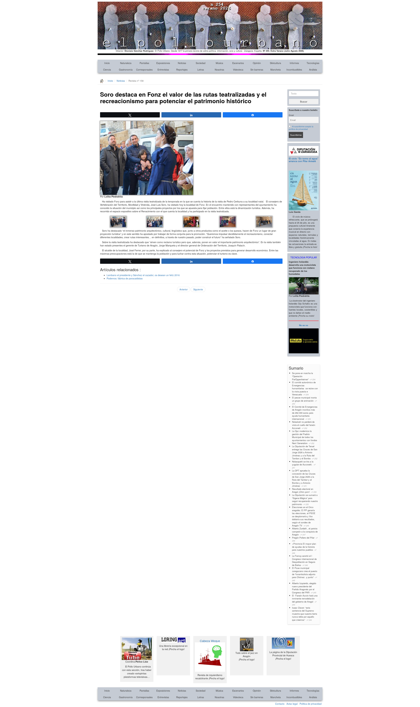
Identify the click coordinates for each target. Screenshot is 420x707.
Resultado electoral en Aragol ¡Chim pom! (304, 490)
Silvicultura (275, 63)
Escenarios (238, 63)
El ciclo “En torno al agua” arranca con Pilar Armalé (303, 160)
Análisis (313, 69)
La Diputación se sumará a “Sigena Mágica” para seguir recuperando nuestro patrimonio (305, 499)
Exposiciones (163, 63)
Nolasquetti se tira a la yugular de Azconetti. (303, 464)
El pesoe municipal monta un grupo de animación (304, 400)
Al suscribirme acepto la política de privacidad (301, 127)
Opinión (257, 63)
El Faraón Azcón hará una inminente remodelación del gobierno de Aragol (304, 600)
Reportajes (182, 69)
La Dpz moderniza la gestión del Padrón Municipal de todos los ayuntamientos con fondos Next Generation (304, 437)
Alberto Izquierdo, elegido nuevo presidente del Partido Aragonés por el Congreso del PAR (304, 588)
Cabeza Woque (210, 641)
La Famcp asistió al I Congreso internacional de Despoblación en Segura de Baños (304, 560)
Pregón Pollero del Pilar (305, 539)
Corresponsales (144, 69)
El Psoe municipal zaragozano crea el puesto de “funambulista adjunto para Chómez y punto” (304, 574)
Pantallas (144, 63)
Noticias (182, 63)
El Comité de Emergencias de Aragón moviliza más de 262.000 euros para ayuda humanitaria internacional (304, 412)
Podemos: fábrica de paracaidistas (125, 278)
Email (291, 115)
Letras (200, 69)
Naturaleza (125, 63)
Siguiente (198, 289)
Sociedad (200, 63)
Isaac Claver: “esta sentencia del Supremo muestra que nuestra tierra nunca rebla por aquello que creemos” (304, 613)
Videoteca (238, 69)
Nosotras (219, 69)
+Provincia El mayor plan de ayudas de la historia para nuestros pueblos (304, 548)
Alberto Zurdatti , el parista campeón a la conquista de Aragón (305, 531)
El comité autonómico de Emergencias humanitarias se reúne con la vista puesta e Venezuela (305, 388)
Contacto (279, 703)
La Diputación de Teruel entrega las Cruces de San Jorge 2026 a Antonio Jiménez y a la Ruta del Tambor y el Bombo (304, 452)
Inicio (107, 63)
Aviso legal (292, 703)
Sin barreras (256, 69)
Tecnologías (313, 63)
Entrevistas (163, 69)
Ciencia (107, 69)
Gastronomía (126, 69)
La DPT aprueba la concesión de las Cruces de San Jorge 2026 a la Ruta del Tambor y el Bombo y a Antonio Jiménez (303, 478)
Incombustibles (294, 69)
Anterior (183, 289)
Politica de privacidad (311, 703)
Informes (294, 63)
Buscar (303, 101)
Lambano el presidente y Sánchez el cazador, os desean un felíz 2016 (143, 275)
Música (219, 63)
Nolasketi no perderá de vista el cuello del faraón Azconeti (303, 424)
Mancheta (275, 69)
